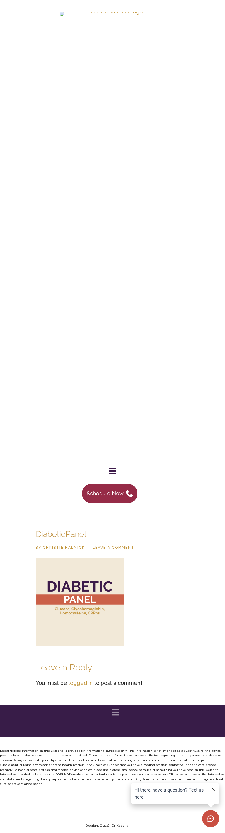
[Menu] (112, 471)
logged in (81, 683)
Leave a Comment (113, 547)
